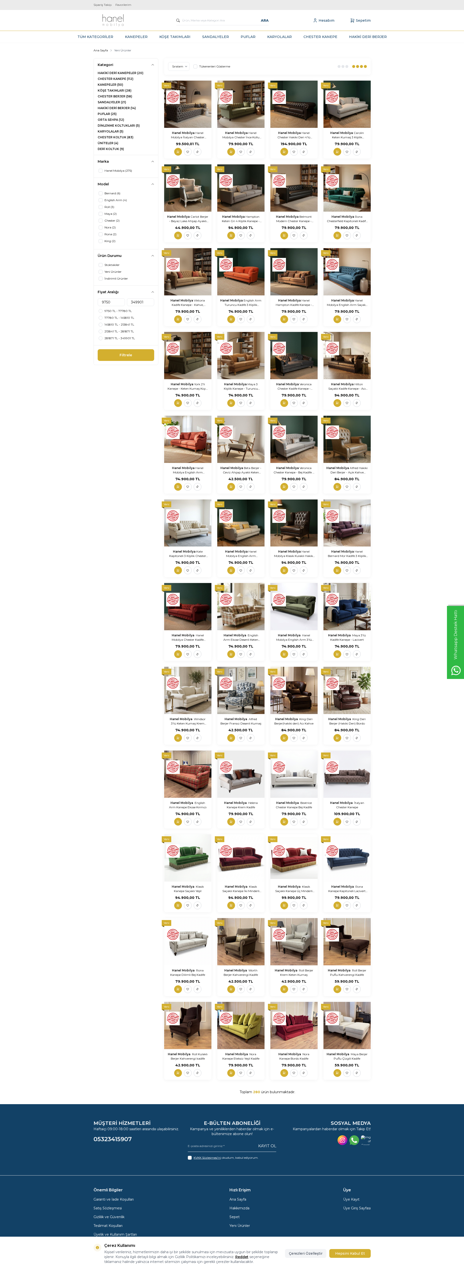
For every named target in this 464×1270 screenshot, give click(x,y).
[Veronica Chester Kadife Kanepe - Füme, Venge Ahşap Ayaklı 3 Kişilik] (294, 355)
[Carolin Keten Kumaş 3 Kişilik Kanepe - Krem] (347, 104)
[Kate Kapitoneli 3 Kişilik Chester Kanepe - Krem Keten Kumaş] (187, 523)
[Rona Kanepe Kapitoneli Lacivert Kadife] (347, 858)
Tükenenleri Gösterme (214, 66)
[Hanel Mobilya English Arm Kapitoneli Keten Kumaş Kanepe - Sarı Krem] (241, 523)
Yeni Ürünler (239, 1225)
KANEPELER (136, 37)
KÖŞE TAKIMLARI (174, 37)
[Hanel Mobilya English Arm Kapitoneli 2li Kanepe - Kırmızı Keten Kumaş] (187, 439)
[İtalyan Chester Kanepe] (347, 774)
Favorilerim (123, 5)
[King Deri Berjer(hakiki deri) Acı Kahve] (294, 690)
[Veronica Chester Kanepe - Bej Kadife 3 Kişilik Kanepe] (294, 439)
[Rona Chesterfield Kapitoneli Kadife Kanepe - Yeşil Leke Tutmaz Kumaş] (347, 188)
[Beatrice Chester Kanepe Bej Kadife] (294, 774)
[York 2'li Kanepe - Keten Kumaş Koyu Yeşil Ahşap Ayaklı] (187, 355)
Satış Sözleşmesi (108, 1208)
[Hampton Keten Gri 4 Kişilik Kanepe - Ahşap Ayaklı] (241, 188)
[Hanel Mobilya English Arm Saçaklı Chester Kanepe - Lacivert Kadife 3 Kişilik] (347, 271)
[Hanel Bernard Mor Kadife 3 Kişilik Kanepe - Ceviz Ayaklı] (347, 523)
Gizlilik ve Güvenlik (109, 1217)
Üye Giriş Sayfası (357, 1208)
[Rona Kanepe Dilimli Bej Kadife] (187, 941)
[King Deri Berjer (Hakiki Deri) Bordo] (347, 690)
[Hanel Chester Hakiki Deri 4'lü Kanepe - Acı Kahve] (294, 104)
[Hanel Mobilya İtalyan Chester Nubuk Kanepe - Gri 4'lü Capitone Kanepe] (187, 104)
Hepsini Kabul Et (350, 1253)
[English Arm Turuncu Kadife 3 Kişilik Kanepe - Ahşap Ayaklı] (241, 271)
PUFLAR (248, 37)
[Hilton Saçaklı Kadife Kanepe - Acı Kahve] (347, 355)
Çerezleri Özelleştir (305, 1253)
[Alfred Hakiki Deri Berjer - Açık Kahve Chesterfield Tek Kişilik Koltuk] (347, 439)
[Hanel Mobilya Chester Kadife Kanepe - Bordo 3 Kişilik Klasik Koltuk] (187, 606)
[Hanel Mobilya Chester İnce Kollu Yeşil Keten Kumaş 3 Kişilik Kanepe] (241, 104)
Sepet (234, 1217)
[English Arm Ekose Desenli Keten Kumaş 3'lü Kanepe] (241, 606)
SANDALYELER (215, 37)
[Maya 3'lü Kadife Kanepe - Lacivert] (347, 606)
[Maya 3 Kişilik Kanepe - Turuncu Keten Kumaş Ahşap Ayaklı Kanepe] (241, 355)
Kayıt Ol (267, 1146)
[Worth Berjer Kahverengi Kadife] (241, 941)
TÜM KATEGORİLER (95, 37)
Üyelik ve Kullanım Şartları (115, 1234)
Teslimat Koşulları (108, 1225)
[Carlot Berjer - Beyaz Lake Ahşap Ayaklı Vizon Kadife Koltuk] (187, 188)
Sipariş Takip (103, 5)
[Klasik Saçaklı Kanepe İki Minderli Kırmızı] (241, 858)
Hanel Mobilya (183, 133)
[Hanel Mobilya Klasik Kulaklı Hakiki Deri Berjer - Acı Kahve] (294, 523)
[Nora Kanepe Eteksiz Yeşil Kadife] (241, 1025)
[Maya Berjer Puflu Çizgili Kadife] (347, 1025)
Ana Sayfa (101, 50)
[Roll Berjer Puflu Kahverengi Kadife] (347, 941)
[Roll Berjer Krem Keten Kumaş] (294, 941)
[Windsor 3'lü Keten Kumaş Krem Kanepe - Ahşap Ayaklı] (187, 690)
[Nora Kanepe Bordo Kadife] (294, 1025)
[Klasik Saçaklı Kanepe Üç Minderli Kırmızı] (294, 858)
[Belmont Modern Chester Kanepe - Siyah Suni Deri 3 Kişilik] (294, 188)
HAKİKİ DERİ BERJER (368, 37)
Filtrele (126, 355)
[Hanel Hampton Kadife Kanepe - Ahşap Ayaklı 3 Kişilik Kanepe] (294, 271)
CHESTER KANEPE (320, 37)
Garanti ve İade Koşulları (114, 1199)
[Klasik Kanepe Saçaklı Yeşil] (187, 858)
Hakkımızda (239, 1208)
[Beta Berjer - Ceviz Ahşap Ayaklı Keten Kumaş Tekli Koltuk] (241, 439)
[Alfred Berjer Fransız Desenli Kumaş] (241, 690)
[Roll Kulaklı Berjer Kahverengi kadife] (187, 1025)
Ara (265, 20)
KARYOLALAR (279, 37)
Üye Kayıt (351, 1199)
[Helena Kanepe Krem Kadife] (241, 774)
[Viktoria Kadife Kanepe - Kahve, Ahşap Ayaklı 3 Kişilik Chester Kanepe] (187, 271)
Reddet (241, 1257)
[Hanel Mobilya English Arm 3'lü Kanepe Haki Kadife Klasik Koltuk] (294, 606)
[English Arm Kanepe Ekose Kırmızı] (187, 774)
